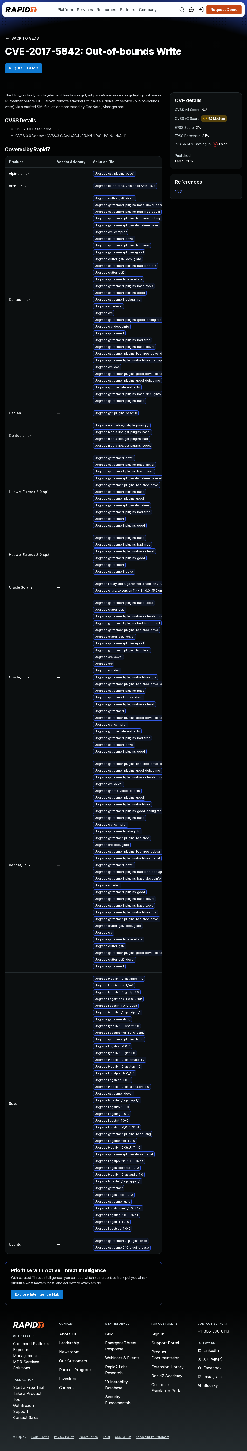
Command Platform (31, 1343)
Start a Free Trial (28, 1387)
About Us (68, 1334)
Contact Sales (25, 1417)
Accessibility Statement (152, 1437)
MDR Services (26, 1361)
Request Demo (224, 9)
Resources (106, 9)
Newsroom (69, 1351)
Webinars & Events (122, 1357)
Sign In (157, 1334)
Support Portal (165, 1343)
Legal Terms (40, 1437)
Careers (66, 1387)
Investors (67, 1378)
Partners (127, 9)
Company (148, 9)
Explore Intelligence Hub (37, 1294)
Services (85, 9)
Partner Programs (75, 1369)
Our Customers (73, 1360)
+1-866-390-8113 (213, 1331)
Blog (109, 1334)
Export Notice (88, 1437)
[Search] (182, 9)
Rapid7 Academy (166, 1375)
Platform (65, 9)
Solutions (21, 1367)
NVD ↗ (180, 191)
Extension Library (167, 1366)
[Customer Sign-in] (201, 9)
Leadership (69, 1343)
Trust (106, 1437)
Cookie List (123, 1437)
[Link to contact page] (191, 9)
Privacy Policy (64, 1437)
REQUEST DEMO (23, 68)
